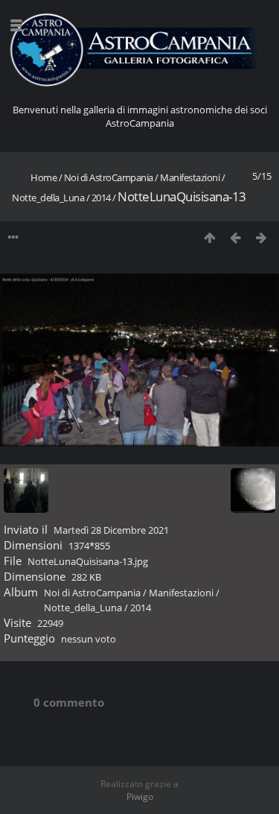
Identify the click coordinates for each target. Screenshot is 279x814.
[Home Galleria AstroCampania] (139, 50)
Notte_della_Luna (48, 197)
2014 (101, 197)
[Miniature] (209, 237)
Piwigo (139, 796)
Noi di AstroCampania (108, 177)
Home (44, 177)
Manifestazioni (189, 177)
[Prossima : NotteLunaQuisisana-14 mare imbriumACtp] (261, 237)
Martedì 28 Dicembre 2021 (111, 530)
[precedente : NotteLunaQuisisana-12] (235, 237)
